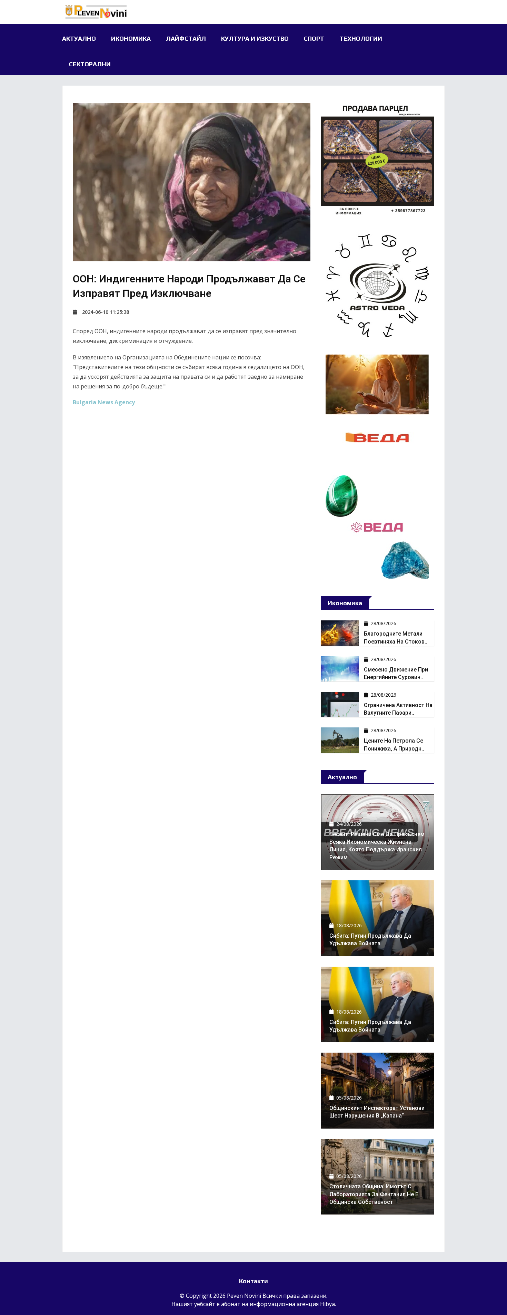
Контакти (253, 1281)
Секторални (90, 64)
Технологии (360, 38)
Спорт (314, 38)
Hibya (327, 1304)
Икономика (131, 38)
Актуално (79, 38)
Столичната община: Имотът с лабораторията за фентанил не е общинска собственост (373, 1194)
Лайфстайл (186, 38)
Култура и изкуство (255, 38)
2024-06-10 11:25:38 (105, 312)
